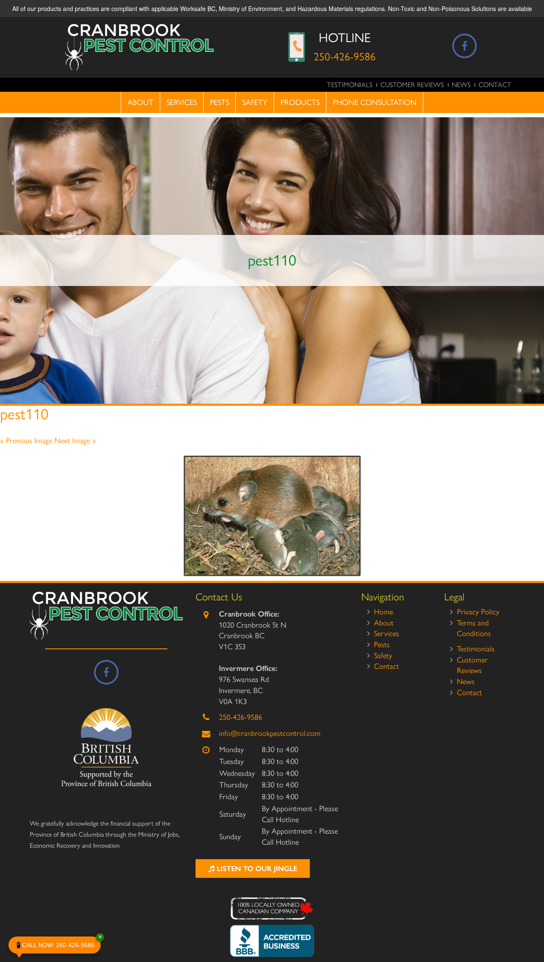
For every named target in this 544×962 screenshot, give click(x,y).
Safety (254, 102)
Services (182, 102)
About (140, 102)
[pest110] (272, 516)
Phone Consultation (374, 102)
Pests (219, 102)
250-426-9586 (345, 56)
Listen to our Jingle (256, 868)
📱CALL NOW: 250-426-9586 (58, 942)
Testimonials (349, 85)
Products (300, 102)
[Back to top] (531, 930)
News (461, 85)
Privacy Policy (478, 612)
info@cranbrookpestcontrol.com (269, 733)
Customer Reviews (412, 85)
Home (383, 612)
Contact (495, 85)
